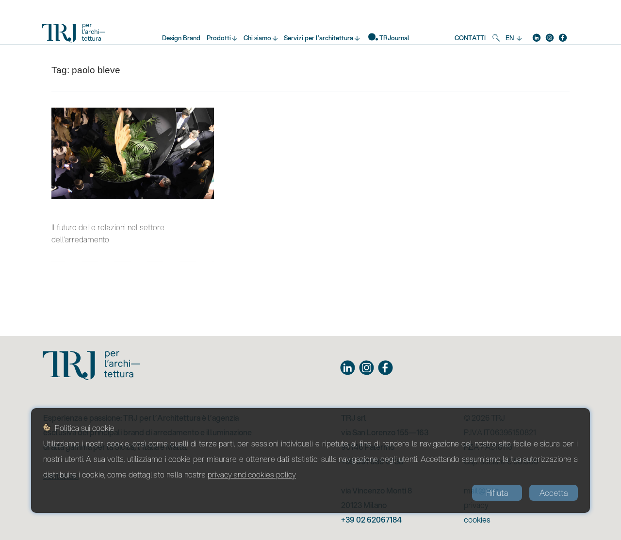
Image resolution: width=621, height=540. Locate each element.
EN (510, 37)
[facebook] (563, 36)
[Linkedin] (536, 36)
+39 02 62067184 (371, 519)
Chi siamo (257, 37)
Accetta (553, 493)
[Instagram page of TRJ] (366, 367)
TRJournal (394, 37)
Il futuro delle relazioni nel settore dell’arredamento (107, 233)
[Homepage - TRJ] (73, 35)
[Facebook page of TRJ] (385, 367)
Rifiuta (497, 493)
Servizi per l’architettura (318, 37)
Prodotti (219, 37)
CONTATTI (470, 37)
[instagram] (550, 36)
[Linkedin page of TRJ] (347, 367)
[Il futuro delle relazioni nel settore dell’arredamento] (132, 153)
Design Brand (181, 37)
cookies (477, 519)
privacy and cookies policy (252, 474)
